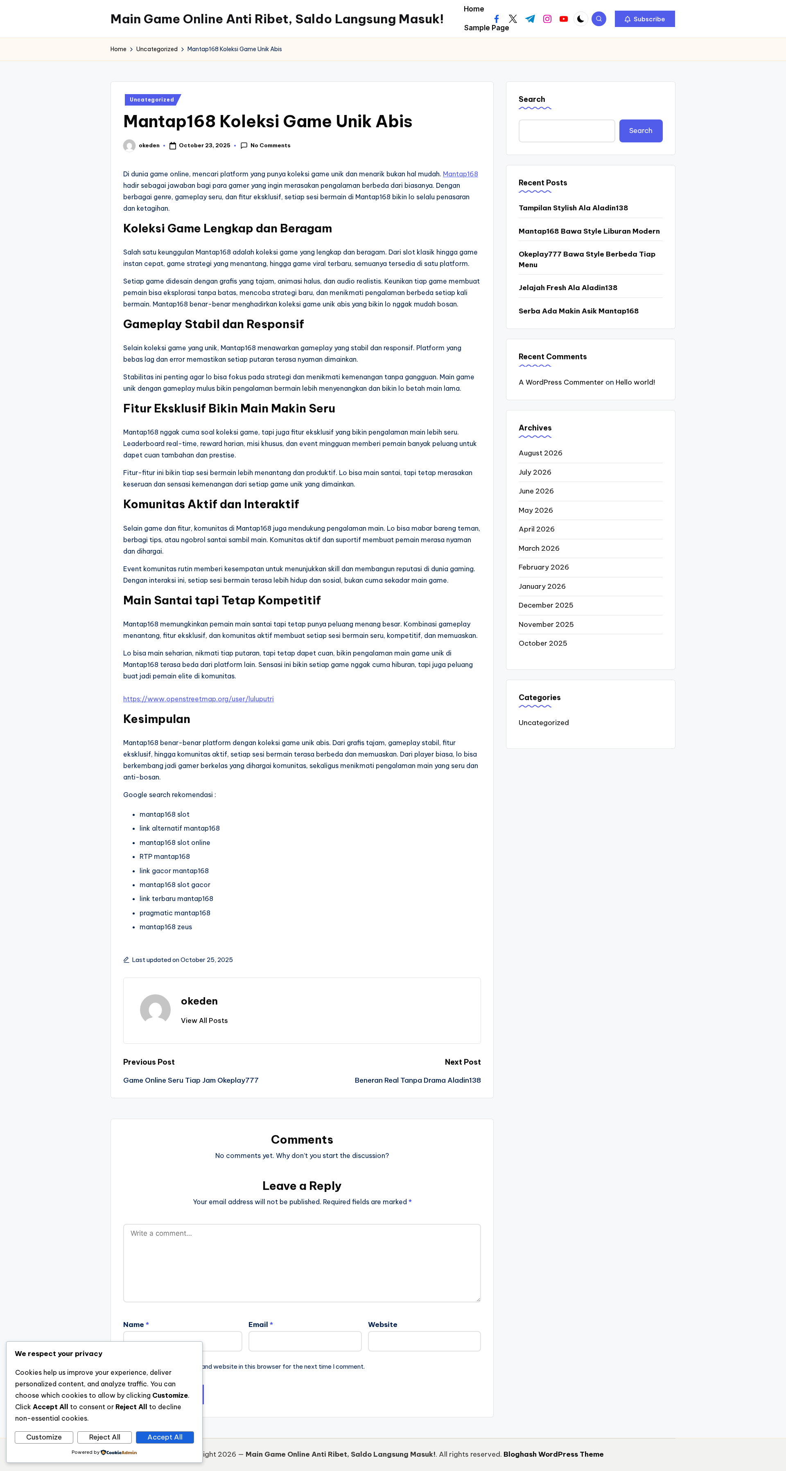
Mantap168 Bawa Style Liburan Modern (589, 231)
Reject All (104, 1437)
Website (383, 1324)
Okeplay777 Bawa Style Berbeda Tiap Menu (587, 259)
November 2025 (546, 624)
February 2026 (544, 567)
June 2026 (536, 491)
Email (260, 1324)
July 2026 (535, 472)
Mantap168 (460, 174)
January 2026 (542, 586)
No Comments (271, 145)
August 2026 (540, 452)
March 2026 (539, 548)
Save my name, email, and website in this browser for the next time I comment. (251, 1366)
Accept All (165, 1437)
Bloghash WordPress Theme (554, 1454)
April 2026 (537, 529)
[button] (644, 18)
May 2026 (536, 510)
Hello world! (635, 381)
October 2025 (543, 643)
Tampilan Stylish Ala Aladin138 (573, 207)
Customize (44, 1437)
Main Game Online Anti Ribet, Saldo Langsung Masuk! (277, 19)
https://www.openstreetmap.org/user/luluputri (198, 699)
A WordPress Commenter (561, 381)
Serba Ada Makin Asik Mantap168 (579, 310)
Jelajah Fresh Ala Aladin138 (568, 287)
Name (136, 1324)
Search (532, 99)
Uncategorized (152, 100)
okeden (199, 1001)
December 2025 (546, 605)
